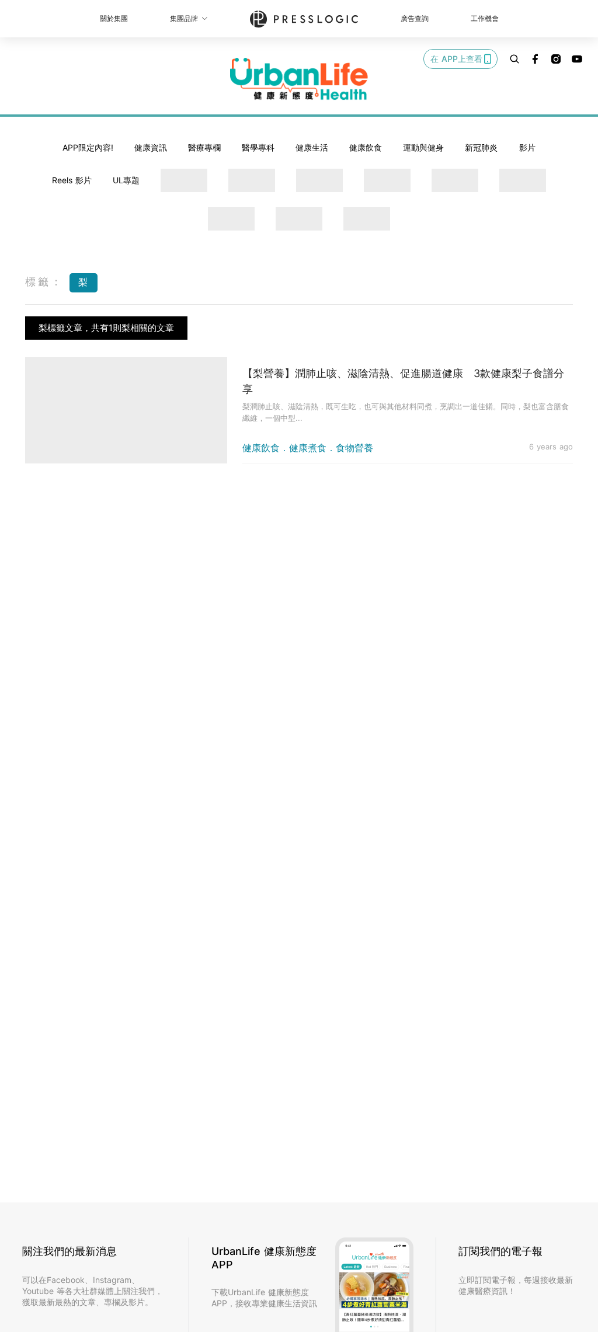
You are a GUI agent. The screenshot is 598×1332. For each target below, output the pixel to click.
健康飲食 (365, 147)
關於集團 (114, 18)
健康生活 (311, 147)
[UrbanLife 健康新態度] (299, 79)
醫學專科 (258, 147)
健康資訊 (150, 147)
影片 (527, 147)
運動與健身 (423, 147)
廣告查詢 (415, 18)
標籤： (44, 282)
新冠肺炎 (481, 147)
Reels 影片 (72, 180)
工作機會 (485, 18)
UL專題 (126, 180)
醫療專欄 (204, 147)
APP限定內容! (87, 147)
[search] (514, 59)
